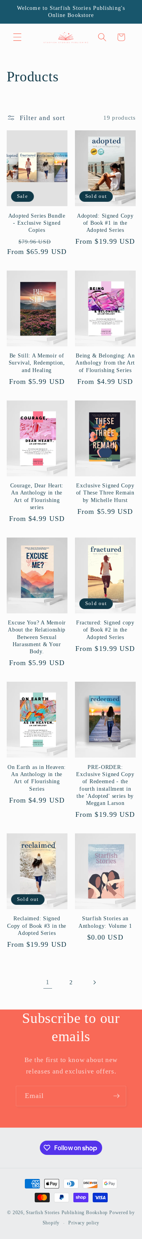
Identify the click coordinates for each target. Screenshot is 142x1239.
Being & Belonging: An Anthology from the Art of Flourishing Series (105, 362)
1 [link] (48, 982)
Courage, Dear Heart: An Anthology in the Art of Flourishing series (37, 496)
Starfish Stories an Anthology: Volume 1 (105, 922)
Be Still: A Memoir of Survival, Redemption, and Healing (37, 362)
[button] (17, 37)
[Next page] (94, 982)
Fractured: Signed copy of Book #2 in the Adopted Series (105, 629)
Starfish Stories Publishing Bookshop (67, 1212)
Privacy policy (83, 1223)
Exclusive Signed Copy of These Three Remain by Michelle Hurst (105, 492)
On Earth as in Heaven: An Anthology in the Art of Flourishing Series (36, 778)
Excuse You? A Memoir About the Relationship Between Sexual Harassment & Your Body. (37, 636)
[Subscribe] (116, 1096)
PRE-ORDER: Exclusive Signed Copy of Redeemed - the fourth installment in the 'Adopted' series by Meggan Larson (105, 785)
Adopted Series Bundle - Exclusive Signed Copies (36, 222)
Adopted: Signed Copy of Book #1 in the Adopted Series (105, 222)
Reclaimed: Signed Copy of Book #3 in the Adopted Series (36, 925)
